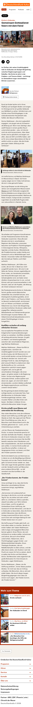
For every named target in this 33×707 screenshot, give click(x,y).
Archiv (5, 15)
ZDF (14, 697)
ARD (10, 697)
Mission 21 (5, 191)
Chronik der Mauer (8, 700)
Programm (12, 9)
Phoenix (20, 697)
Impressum (5, 692)
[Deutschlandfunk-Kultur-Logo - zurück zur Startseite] (16, 4)
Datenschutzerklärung (9, 686)
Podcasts (21, 9)
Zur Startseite (6, 651)
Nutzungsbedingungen (10, 689)
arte (26, 697)
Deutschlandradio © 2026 (11, 703)
